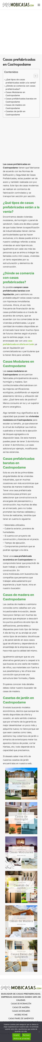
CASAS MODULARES (21, 1010)
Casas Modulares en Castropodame (15, 94)
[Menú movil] (39, 5)
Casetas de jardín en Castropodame (15, 113)
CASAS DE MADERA (21, 1007)
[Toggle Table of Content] (34, 76)
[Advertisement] (21, 32)
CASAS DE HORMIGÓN (21, 1003)
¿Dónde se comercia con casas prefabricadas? (20, 87)
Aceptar (16, 1035)
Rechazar (26, 1035)
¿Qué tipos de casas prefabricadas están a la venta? (21, 81)
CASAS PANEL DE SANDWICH (21, 1018)
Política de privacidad (22, 1038)
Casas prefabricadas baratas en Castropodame (21, 100)
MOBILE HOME (21, 1014)
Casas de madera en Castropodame (15, 106)
